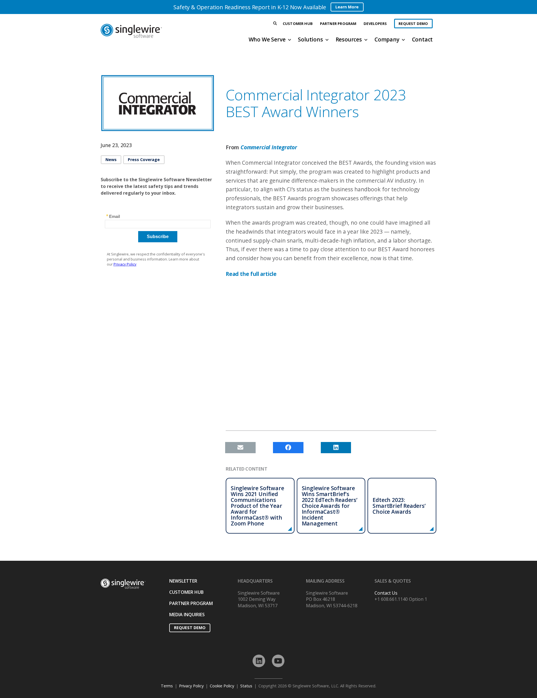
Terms (167, 685)
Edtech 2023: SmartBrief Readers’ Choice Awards (399, 505)
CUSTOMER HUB (186, 592)
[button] (275, 23)
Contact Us (386, 593)
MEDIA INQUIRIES (187, 614)
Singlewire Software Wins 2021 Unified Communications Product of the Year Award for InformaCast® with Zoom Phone (257, 505)
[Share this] (288, 447)
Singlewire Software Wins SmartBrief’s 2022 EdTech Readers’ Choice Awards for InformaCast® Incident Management (329, 505)
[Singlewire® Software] (152, 31)
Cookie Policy (222, 685)
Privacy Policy (191, 685)
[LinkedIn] (259, 661)
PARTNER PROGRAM (191, 603)
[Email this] (240, 447)
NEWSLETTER (183, 581)
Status (246, 685)
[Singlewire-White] (123, 584)
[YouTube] (278, 661)
